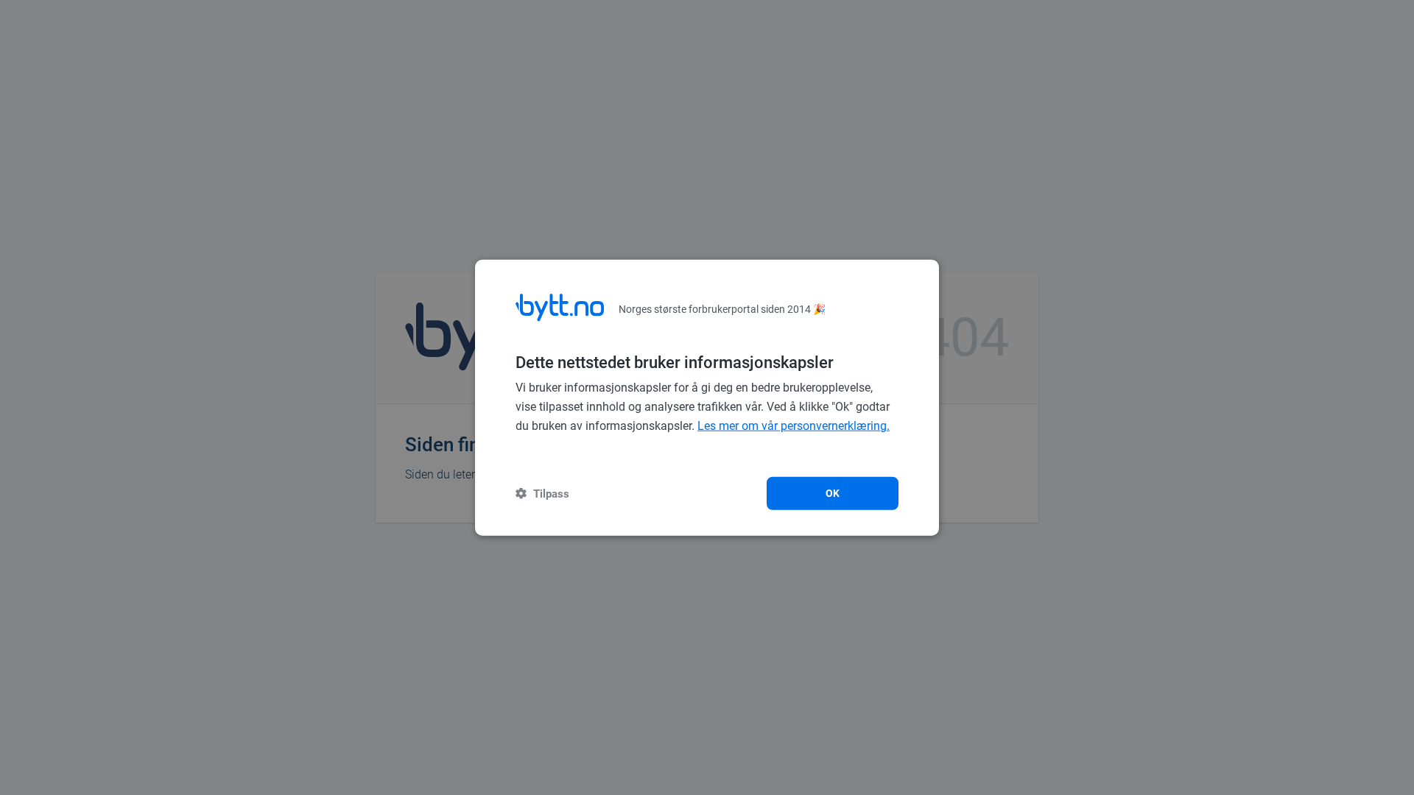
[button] (542, 492)
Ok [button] (833, 492)
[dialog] (707, 398)
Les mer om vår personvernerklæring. (793, 426)
